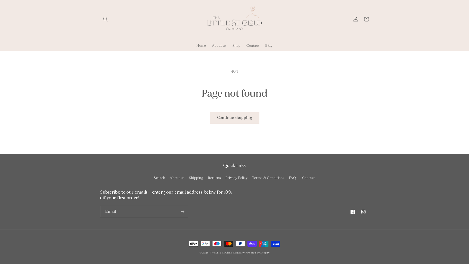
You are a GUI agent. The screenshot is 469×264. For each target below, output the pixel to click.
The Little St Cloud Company (227, 252)
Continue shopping (234, 117)
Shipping (196, 178)
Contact (308, 178)
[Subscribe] (182, 211)
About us (177, 178)
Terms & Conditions (268, 178)
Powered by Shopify (257, 252)
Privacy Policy (236, 178)
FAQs (293, 178)
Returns (214, 178)
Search (159, 178)
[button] (105, 19)
